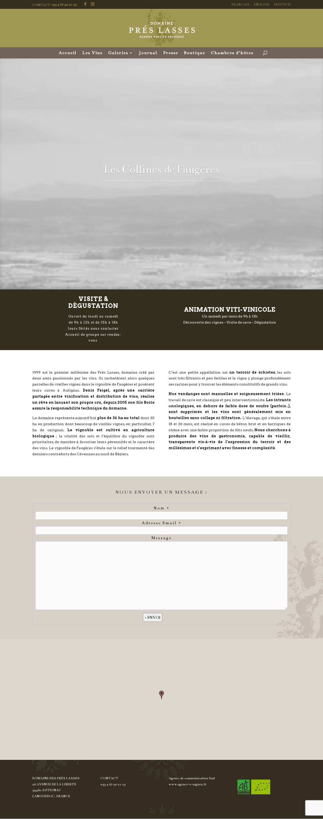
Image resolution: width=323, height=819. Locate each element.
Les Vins (92, 53)
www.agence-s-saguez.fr (187, 784)
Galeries (118, 53)
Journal (148, 53)
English (261, 5)
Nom (161, 508)
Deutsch (282, 5)
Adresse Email (161, 522)
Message (161, 537)
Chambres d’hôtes (232, 53)
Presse (170, 53)
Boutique (194, 53)
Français (240, 5)
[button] (161, 695)
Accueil (67, 53)
